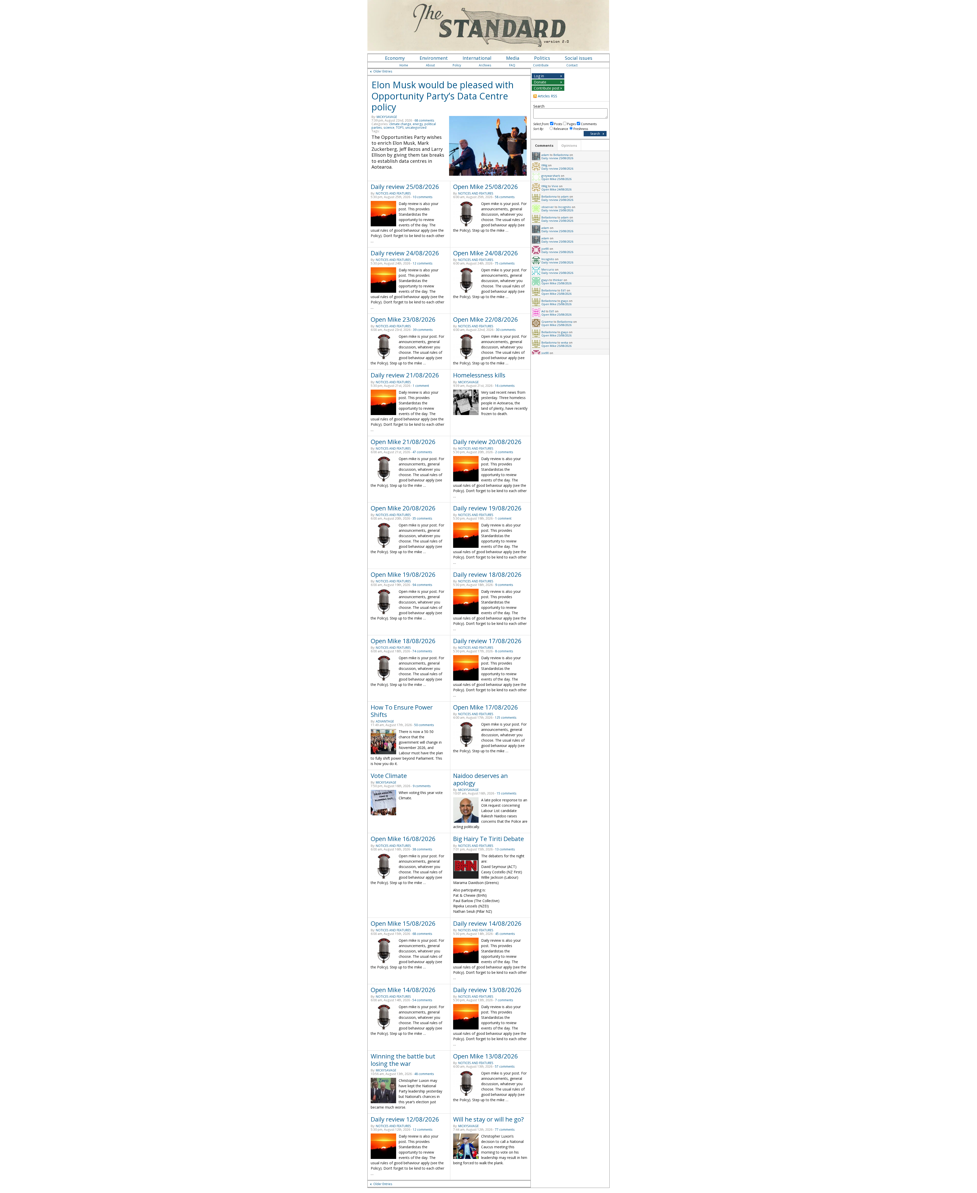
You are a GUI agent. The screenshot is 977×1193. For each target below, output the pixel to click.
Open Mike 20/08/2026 (403, 508)
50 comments (424, 725)
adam (545, 155)
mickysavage (387, 117)
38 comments (422, 849)
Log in (539, 75)
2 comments (504, 452)
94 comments (422, 585)
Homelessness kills (479, 375)
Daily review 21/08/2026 (405, 375)
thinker (558, 280)
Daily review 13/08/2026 (487, 989)
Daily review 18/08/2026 (487, 574)
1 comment (421, 386)
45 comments (505, 934)
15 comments (506, 793)
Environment (434, 58)
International (477, 58)
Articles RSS (547, 96)
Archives (485, 65)
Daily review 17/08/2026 (487, 641)
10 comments (423, 197)
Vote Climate (389, 775)
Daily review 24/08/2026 (405, 253)
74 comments (422, 651)
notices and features (393, 193)
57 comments (505, 1066)
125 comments (505, 717)
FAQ (512, 65)
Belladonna (561, 155)
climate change (400, 124)
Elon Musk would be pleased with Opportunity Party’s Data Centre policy (442, 96)
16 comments (505, 386)
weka (564, 342)
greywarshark (550, 176)
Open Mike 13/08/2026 (485, 1056)
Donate (540, 82)
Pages (571, 124)
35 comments (422, 518)
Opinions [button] (569, 145)
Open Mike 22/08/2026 (485, 319)
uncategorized (415, 127)
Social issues (578, 58)
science (388, 127)
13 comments (505, 849)
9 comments (504, 585)
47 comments (422, 452)
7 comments (504, 1000)
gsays (545, 280)
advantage (385, 721)
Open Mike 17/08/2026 (485, 707)
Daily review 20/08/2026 (487, 441)
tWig (544, 165)
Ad (543, 311)
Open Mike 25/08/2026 (485, 186)
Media (512, 58)
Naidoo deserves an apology (480, 779)
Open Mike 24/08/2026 (485, 253)
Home (403, 65)
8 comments (504, 651)
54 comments (422, 1000)
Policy (457, 65)
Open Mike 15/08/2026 (403, 923)
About (430, 65)
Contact (572, 65)
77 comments (505, 1129)
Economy (395, 58)
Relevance (561, 129)
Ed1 (563, 290)
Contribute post (546, 88)
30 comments (506, 330)
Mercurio (547, 269)
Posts (558, 124)
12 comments (423, 263)
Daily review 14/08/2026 (487, 923)
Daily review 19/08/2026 (487, 508)
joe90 (545, 249)
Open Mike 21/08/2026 (403, 441)
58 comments (505, 197)
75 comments (505, 263)
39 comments (423, 330)
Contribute (541, 65)
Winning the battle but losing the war (403, 1060)
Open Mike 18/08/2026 (403, 641)
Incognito (564, 207)
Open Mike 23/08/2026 (403, 319)
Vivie (555, 186)
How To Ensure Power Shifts (402, 711)
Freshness (580, 129)
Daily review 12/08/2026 (405, 1119)
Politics (542, 58)
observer (547, 207)
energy (418, 124)
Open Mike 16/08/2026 (403, 838)
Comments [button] (544, 145)
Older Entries (382, 71)
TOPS (400, 127)
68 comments (424, 120)
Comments (589, 124)
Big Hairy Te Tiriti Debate (488, 838)
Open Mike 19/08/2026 (403, 574)
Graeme (547, 321)
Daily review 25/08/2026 (405, 186)
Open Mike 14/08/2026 (403, 989)
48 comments (424, 1074)
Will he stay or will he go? (488, 1119)
